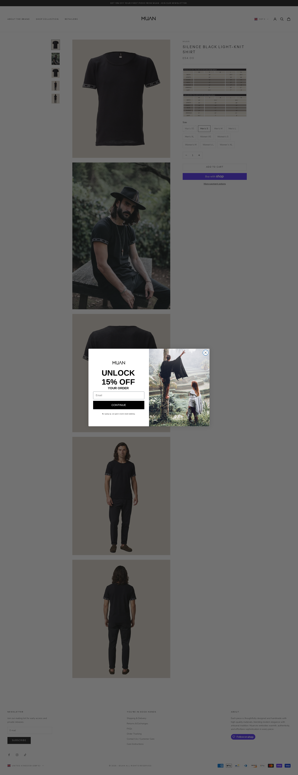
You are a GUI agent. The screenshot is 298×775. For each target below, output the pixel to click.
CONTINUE (118, 405)
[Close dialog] (205, 352)
